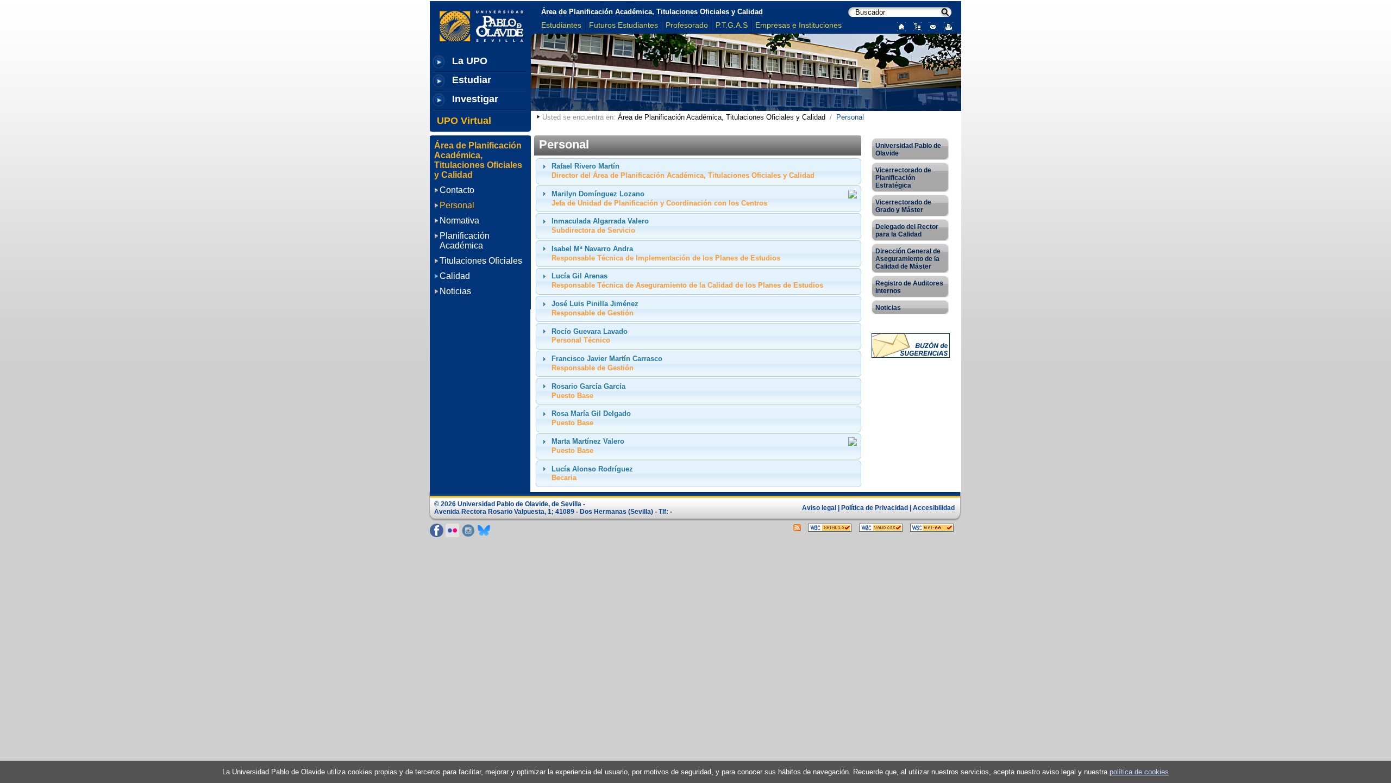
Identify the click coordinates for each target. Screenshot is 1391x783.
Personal (457, 205)
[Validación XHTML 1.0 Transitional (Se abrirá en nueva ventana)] (829, 526)
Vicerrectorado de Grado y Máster (903, 206)
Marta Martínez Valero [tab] (588, 446)
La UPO (469, 60)
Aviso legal (819, 508)
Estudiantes (561, 25)
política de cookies (1139, 772)
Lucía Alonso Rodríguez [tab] (592, 473)
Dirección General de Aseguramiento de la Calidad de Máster (908, 258)
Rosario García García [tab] (588, 391)
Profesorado (687, 25)
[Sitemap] (915, 25)
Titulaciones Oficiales (481, 260)
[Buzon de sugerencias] (911, 345)
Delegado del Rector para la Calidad (906, 230)
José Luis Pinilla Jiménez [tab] (595, 308)
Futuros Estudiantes (623, 25)
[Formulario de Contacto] (930, 25)
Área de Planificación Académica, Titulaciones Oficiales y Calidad (652, 12)
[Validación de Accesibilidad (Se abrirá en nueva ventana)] (932, 526)
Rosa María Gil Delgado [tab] (591, 418)
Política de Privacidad (874, 508)
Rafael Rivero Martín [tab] (683, 170)
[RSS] (797, 526)
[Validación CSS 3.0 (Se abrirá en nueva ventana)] (881, 526)
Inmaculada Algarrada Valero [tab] (600, 225)
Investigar (475, 99)
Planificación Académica (465, 240)
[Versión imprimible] (946, 25)
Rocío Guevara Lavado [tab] (590, 336)
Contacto (457, 190)
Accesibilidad (934, 508)
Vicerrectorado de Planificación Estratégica (903, 177)
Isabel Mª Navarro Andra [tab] (666, 253)
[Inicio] (899, 25)
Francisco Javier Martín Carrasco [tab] (607, 363)
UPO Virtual (464, 120)
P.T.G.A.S (732, 25)
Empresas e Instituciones (798, 25)
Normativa (459, 220)
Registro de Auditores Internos (909, 287)
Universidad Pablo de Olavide (908, 149)
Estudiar (471, 79)
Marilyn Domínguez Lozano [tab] (659, 198)
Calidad (455, 276)
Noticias (455, 291)
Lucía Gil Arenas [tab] (687, 280)
